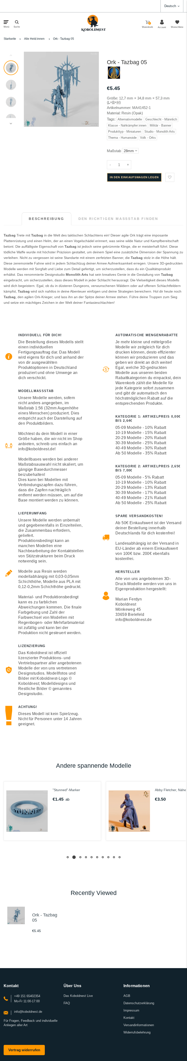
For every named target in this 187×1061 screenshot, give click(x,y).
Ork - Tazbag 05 (63, 38)
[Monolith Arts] (114, 77)
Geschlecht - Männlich (161, 119)
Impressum (131, 1010)
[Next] (93, 89)
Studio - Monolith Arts (159, 131)
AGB (126, 996)
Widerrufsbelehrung (136, 1032)
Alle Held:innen (34, 38)
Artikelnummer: (119, 108)
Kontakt (128, 1018)
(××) (114, 102)
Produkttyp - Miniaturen (124, 131)
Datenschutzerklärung (138, 1003)
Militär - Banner (160, 125)
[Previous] (29, 89)
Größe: (112, 98)
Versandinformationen (138, 1025)
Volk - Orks (148, 137)
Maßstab (114, 151)
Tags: (111, 119)
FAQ (67, 1003)
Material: (114, 113)
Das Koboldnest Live (78, 996)
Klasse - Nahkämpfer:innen (127, 125)
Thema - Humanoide (122, 137)
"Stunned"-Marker (66, 790)
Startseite (10, 38)
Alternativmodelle (130, 119)
